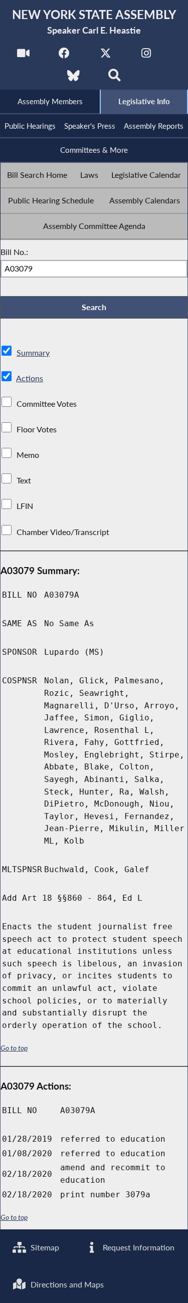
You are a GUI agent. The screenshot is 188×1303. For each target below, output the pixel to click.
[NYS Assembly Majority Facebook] (64, 56)
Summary (33, 352)
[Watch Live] (23, 56)
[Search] (114, 78)
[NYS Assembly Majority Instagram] (146, 56)
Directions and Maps (66, 1284)
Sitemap (44, 1247)
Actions (29, 378)
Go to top (14, 1048)
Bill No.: (14, 251)
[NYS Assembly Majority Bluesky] (73, 78)
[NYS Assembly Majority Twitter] (105, 56)
